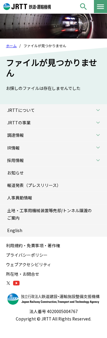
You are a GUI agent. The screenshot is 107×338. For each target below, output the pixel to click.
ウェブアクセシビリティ (28, 264)
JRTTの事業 (19, 123)
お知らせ (15, 173)
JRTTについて (21, 110)
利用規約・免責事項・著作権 (33, 245)
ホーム (11, 45)
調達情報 (15, 135)
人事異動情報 (19, 198)
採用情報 (15, 160)
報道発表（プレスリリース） (34, 185)
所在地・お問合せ (22, 274)
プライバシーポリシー (27, 255)
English (14, 230)
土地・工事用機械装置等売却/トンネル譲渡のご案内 (49, 214)
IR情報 (13, 148)
